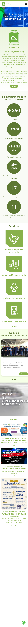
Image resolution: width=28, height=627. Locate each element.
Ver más (14, 86)
